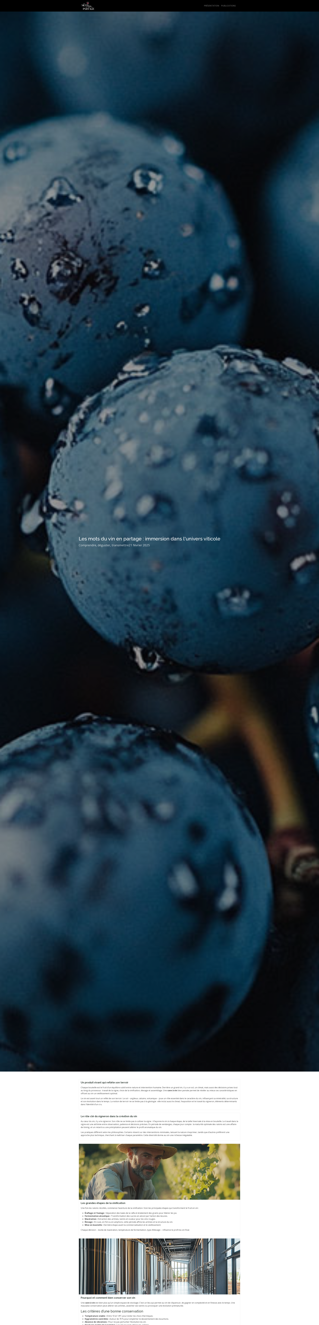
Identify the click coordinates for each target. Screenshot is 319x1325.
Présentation (211, 5)
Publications (228, 5)
